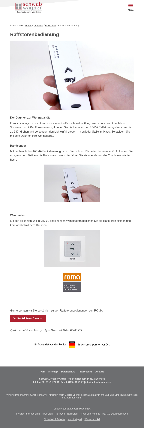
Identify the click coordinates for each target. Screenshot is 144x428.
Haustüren (47, 413)
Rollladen (60, 413)
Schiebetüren (33, 413)
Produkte (38, 25)
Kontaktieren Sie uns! (28, 318)
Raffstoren (50, 25)
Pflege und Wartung (90, 413)
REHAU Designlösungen (115, 413)
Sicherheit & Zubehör (54, 419)
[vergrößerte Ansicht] (72, 185)
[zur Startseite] (28, 7)
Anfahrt (99, 371)
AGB (42, 371)
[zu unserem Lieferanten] (72, 284)
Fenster (20, 413)
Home (28, 25)
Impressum (85, 371)
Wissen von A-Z (92, 419)
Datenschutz (68, 371)
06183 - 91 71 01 (50, 382)
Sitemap (53, 371)
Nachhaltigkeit (75, 419)
